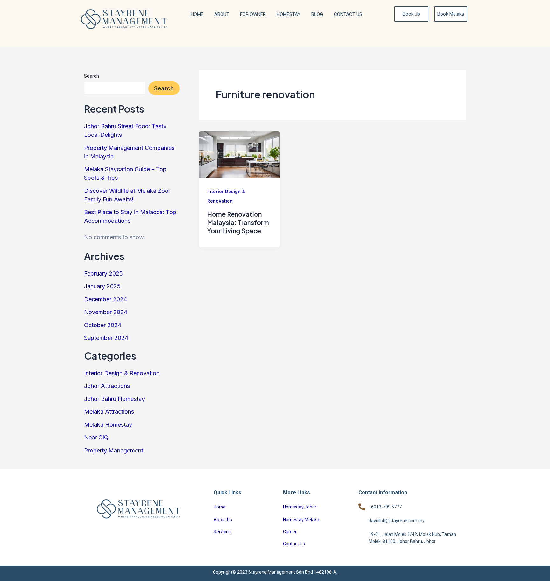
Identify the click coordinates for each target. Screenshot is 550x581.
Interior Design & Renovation (121, 373)
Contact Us (348, 14)
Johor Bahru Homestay (114, 399)
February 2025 (103, 273)
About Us (223, 519)
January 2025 (102, 286)
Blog (317, 14)
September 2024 (106, 337)
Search (91, 76)
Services (222, 531)
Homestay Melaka (301, 519)
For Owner (253, 14)
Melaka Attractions (109, 411)
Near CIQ (96, 437)
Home (197, 14)
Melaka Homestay (108, 424)
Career (290, 531)
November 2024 (105, 312)
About (221, 14)
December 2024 (105, 299)
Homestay (288, 14)
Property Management (113, 450)
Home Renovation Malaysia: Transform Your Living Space (238, 222)
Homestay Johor (299, 506)
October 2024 (102, 325)
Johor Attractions (107, 385)
